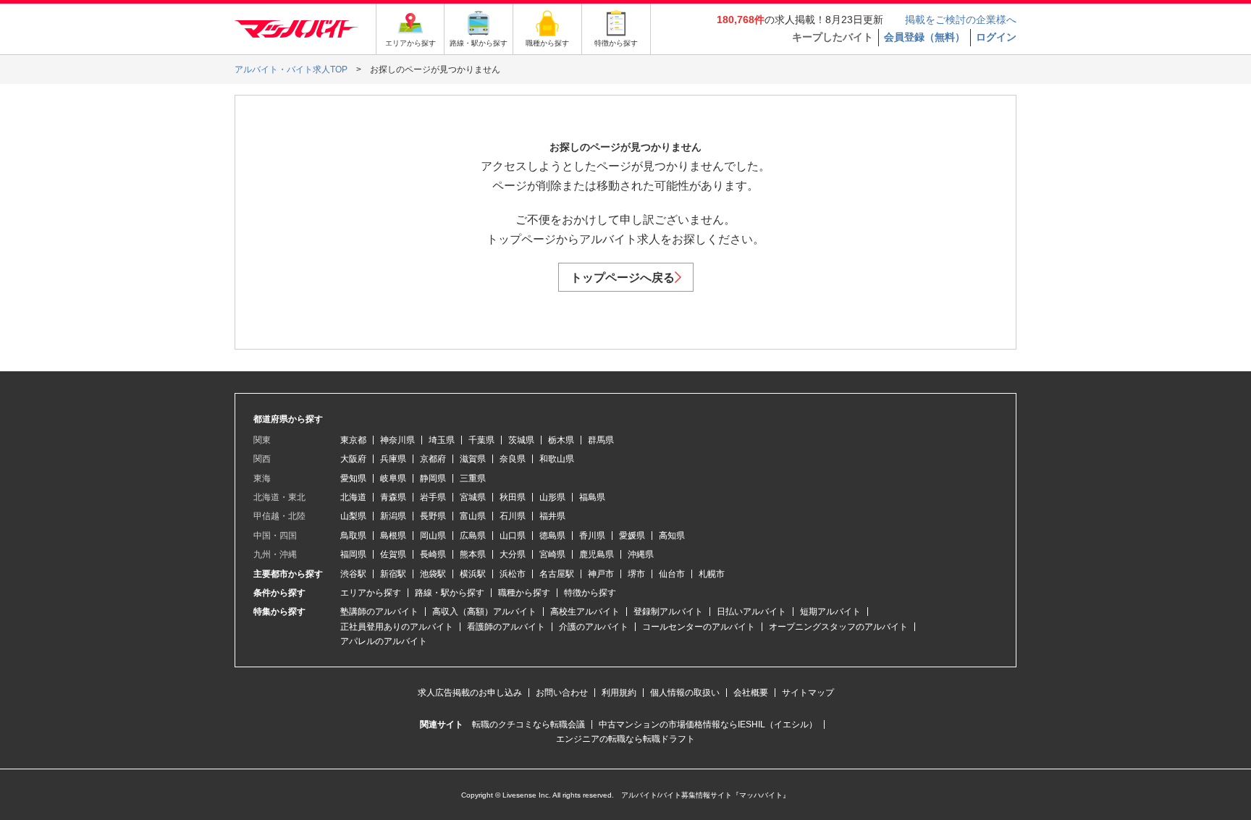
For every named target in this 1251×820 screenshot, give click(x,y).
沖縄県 (641, 554)
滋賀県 (473, 459)
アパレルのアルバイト (383, 641)
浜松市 (513, 574)
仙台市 (672, 574)
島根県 (393, 536)
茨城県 (521, 440)
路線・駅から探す (449, 593)
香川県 (592, 536)
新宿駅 (393, 574)
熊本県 (473, 554)
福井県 (552, 516)
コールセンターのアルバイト (698, 627)
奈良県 (513, 459)
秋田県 (513, 497)
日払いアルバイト (751, 611)
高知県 (672, 536)
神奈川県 (397, 440)
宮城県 (473, 497)
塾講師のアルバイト (379, 611)
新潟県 (393, 516)
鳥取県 (353, 536)
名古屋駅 (556, 574)
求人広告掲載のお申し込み (470, 693)
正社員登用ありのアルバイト (396, 627)
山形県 (552, 497)
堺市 (636, 574)
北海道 (353, 497)
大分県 (513, 554)
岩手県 (433, 497)
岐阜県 (393, 478)
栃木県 (561, 440)
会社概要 (750, 693)
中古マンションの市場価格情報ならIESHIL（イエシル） (708, 724)
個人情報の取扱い (685, 693)
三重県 (473, 478)
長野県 (433, 516)
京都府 (433, 459)
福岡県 (353, 554)
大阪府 (353, 459)
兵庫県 (393, 459)
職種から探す (524, 593)
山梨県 (353, 516)
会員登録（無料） (924, 37)
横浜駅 (473, 574)
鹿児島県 (596, 554)
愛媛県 (632, 536)
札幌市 (712, 574)
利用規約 (619, 693)
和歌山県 (556, 459)
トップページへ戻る (622, 277)
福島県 (592, 497)
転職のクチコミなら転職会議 (528, 724)
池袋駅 (433, 574)
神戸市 (601, 574)
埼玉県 (442, 440)
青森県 (393, 497)
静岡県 (433, 478)
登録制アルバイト (668, 611)
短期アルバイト (830, 611)
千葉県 (481, 440)
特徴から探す (590, 593)
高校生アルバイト (585, 611)
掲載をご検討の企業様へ (960, 19)
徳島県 (552, 536)
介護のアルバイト (593, 627)
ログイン (996, 37)
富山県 (473, 516)
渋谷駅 (353, 574)
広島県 (473, 536)
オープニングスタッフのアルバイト (838, 627)
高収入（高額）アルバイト (484, 611)
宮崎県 (552, 554)
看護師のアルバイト (506, 627)
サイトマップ (808, 693)
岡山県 (433, 536)
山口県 (513, 536)
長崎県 (433, 554)
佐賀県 (393, 554)
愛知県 (353, 478)
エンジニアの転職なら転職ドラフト (625, 739)
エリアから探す (370, 593)
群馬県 (601, 440)
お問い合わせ (562, 693)
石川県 (513, 516)
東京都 (353, 440)
